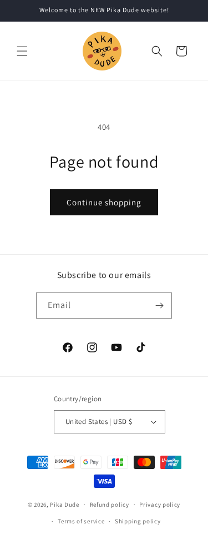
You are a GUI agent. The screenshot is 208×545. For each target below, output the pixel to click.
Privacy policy (159, 504)
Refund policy (109, 504)
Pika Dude (64, 504)
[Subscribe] (159, 305)
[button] (22, 51)
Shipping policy (138, 521)
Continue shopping (104, 202)
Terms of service (81, 521)
